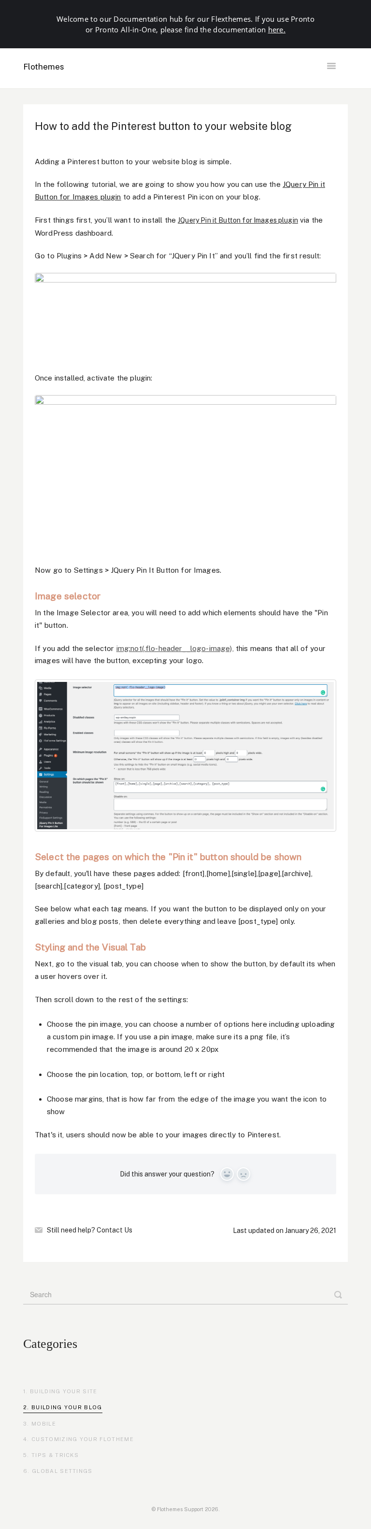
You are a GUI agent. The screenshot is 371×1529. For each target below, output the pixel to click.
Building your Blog (66, 1407)
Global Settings (62, 1471)
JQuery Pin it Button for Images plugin (238, 220)
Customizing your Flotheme (82, 1439)
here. (277, 29)
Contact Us (114, 1230)
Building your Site (64, 1391)
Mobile (43, 1424)
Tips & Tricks (55, 1455)
